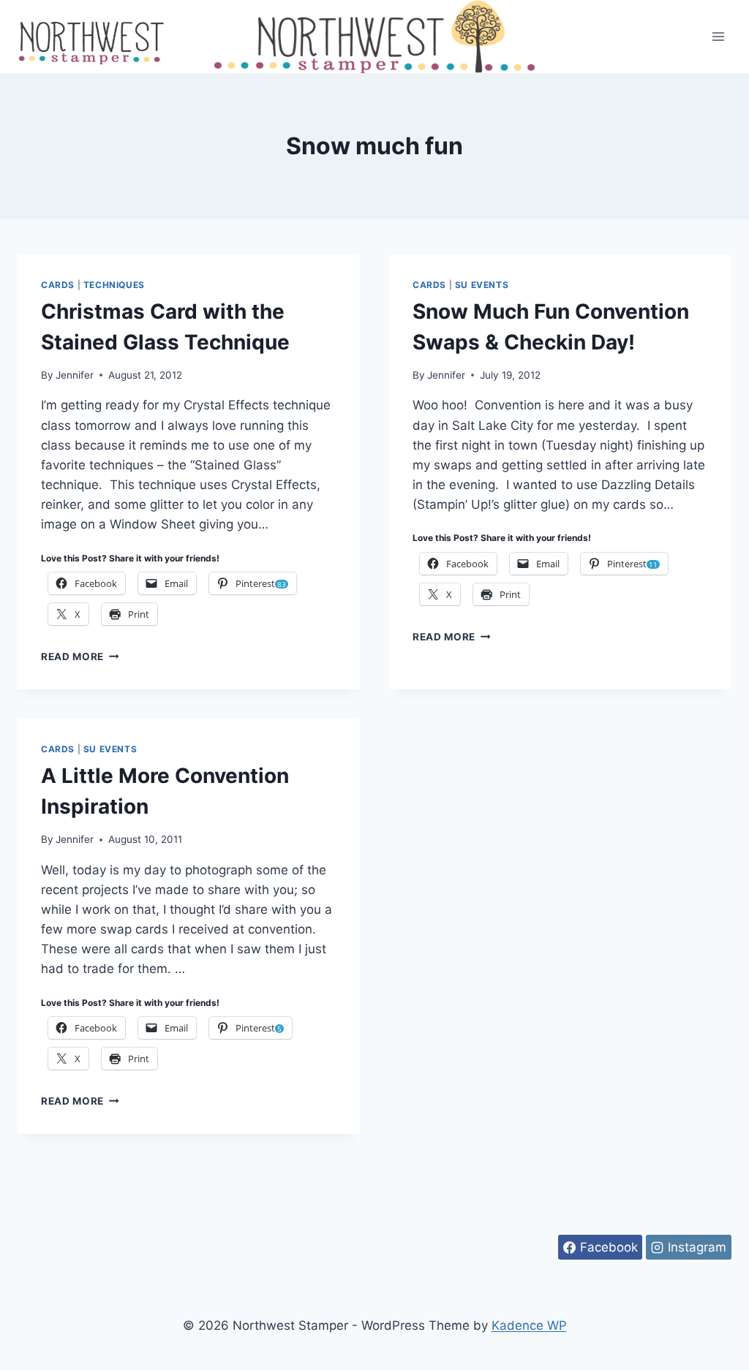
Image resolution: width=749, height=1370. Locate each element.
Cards (58, 284)
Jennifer (75, 375)
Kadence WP (529, 1325)
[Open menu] (717, 36)
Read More (80, 656)
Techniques (114, 284)
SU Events (481, 284)
